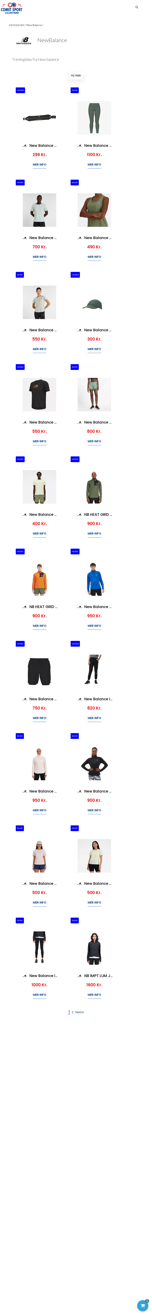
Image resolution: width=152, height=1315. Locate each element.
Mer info (39, 164)
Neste (79, 1012)
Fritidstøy (17, 25)
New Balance (34, 25)
